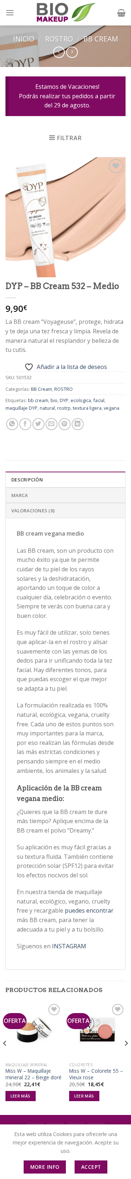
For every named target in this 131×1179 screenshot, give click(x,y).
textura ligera (87, 408)
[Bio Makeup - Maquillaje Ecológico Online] (65, 13)
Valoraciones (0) (33, 510)
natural (47, 408)
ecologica (81, 400)
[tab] (65, 479)
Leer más (21, 1096)
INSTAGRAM (69, 946)
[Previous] (5, 1058)
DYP (64, 400)
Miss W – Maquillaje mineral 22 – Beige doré (33, 1074)
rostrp (64, 408)
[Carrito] (121, 13)
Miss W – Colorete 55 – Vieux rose (96, 1074)
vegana (111, 408)
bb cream (38, 400)
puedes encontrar (89, 910)
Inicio (24, 39)
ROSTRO (59, 39)
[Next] (126, 1058)
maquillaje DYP (21, 408)
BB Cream (100, 39)
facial (98, 400)
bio (54, 400)
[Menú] (9, 12)
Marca (19, 495)
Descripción (27, 479)
